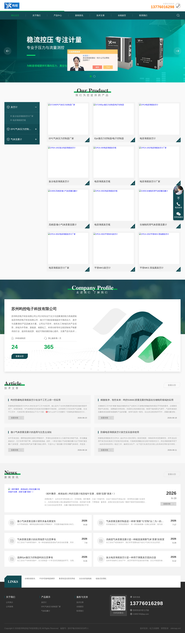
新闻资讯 (79, 15)
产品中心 (58, 15)
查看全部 (20, 356)
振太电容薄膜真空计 (59, 181)
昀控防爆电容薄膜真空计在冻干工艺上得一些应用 (36, 400)
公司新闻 (9, 607)
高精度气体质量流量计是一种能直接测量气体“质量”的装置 (135, 539)
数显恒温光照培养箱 (67, 579)
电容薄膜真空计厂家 (150, 181)
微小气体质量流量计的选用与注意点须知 (31, 432)
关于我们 (36, 15)
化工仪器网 (154, 628)
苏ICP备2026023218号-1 (78, 628)
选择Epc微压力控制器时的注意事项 (35, 557)
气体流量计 (16, 139)
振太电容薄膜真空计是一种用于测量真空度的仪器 (131, 557)
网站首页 (15, 15)
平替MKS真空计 (102, 268)
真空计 (14, 107)
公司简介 (9, 602)
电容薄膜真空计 (148, 138)
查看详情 (14, 418)
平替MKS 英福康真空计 (151, 268)
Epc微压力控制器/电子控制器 (109, 138)
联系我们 (143, 15)
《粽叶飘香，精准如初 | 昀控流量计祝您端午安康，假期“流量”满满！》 (80, 493)
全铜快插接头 (30, 579)
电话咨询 (178, 208)
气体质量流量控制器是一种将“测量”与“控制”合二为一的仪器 (135, 521)
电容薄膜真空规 (19, 120)
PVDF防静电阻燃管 (47, 579)
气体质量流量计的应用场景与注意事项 (36, 539)
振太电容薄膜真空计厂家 (23, 116)
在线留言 (122, 15)
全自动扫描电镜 (85, 579)
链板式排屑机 (101, 579)
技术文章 (101, 15)
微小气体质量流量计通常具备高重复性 (36, 521)
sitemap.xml (176, 628)
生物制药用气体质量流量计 (153, 224)
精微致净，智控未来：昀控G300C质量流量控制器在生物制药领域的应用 (137, 400)
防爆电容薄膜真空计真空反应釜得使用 (120, 432)
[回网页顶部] (178, 198)
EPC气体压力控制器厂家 (22, 129)
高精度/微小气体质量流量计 (63, 224)
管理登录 (165, 628)
